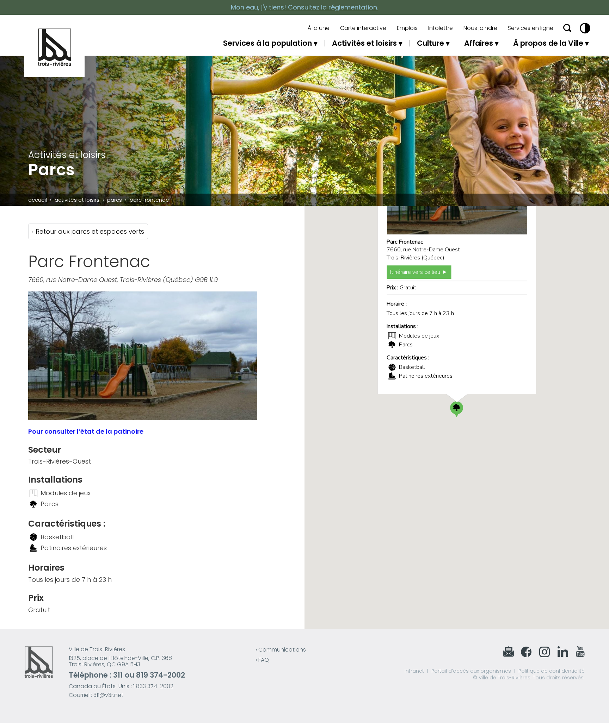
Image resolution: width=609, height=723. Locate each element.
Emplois (407, 28)
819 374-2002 (160, 675)
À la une (319, 28)
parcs (114, 199)
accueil (37, 199)
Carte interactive (363, 28)
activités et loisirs (77, 199)
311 (118, 675)
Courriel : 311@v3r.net (96, 695)
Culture (430, 43)
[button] (456, 409)
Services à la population (267, 43)
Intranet (414, 670)
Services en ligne (530, 28)
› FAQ (262, 660)
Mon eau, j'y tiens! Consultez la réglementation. (304, 7)
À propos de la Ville (548, 43)
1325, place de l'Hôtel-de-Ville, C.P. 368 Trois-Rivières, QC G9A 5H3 (120, 661)
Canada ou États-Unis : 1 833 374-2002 (121, 686)
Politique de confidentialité (551, 670)
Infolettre (440, 28)
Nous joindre (480, 28)
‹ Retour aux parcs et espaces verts (88, 231)
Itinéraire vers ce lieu (415, 272)
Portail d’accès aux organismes (471, 670)
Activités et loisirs (364, 43)
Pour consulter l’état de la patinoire (86, 431)
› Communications (281, 650)
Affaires (478, 43)
